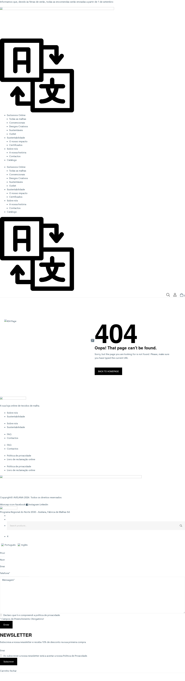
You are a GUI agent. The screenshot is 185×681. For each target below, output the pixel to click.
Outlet (12, 133)
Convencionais (17, 122)
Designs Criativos (18, 126)
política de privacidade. (48, 615)
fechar (13, 670)
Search (180, 525)
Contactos (15, 156)
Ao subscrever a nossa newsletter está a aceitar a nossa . (45, 655)
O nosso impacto (18, 141)
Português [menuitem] (10, 544)
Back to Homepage (108, 371)
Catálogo (12, 160)
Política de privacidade (19, 455)
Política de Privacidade (75, 655)
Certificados (15, 145)
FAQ (9, 434)
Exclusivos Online (16, 115)
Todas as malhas (17, 118)
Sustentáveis (16, 130)
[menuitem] (9, 544)
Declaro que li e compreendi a (32, 615)
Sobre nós (12, 148)
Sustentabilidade (16, 137)
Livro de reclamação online (21, 459)
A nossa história (17, 152)
